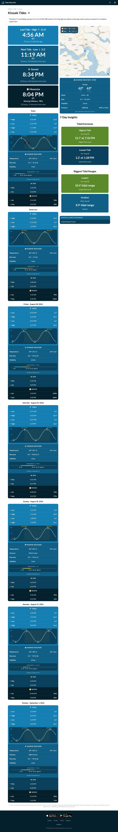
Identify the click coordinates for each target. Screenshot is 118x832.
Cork (14, 9)
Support (68, 820)
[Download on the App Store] (51, 816)
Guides (49, 820)
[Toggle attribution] (108, 74)
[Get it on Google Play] (66, 816)
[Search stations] (110, 2)
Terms (62, 820)
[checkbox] (69, 28)
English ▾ (59, 824)
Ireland (10, 9)
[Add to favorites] (28, 12)
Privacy (56, 820)
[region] (85, 51)
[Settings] (115, 2)
